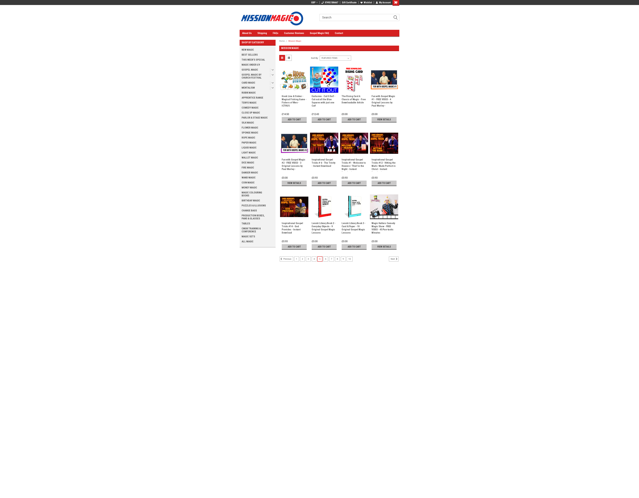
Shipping (262, 33)
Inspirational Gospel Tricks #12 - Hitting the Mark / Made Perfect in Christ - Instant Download (384, 164)
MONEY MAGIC (249, 187)
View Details (384, 119)
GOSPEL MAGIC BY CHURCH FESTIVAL (252, 76)
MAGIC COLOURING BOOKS (252, 194)
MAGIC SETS (248, 236)
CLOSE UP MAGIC (251, 112)
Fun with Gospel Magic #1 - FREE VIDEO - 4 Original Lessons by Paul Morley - (383, 101)
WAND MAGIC (249, 177)
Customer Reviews (294, 33)
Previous (287, 259)
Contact (339, 33)
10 (349, 259)
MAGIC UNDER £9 (251, 64)
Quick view (294, 91)
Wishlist (368, 2)
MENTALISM (248, 87)
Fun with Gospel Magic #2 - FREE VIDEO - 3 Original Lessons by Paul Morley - (293, 164)
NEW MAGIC (248, 49)
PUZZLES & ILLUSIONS (254, 205)
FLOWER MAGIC (250, 127)
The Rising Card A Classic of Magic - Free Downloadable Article (354, 99)
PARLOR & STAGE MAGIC (255, 117)
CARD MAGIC (248, 82)
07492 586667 (331, 2)
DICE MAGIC (248, 162)
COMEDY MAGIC (250, 107)
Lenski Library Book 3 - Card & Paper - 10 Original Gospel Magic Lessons (353, 228)
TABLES (246, 223)
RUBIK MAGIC (249, 92)
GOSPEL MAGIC (250, 69)
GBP (313, 2)
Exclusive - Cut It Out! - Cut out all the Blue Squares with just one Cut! (323, 101)
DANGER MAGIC (250, 172)
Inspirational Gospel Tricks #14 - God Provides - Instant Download (292, 228)
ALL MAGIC (247, 241)
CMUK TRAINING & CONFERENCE (251, 230)
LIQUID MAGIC (249, 147)
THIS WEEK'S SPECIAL (253, 59)
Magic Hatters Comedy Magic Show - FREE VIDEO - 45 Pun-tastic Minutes (383, 228)
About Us (247, 33)
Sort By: (314, 58)
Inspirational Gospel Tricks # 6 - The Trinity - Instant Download (323, 162)
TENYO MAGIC (249, 102)
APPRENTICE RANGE (252, 97)
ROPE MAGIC (248, 137)
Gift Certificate (349, 2)
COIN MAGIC (248, 182)
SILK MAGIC (248, 122)
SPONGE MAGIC (250, 132)
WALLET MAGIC (250, 157)
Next (393, 259)
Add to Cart (294, 119)
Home (282, 41)
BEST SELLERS (250, 54)
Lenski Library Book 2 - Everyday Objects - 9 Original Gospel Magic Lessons (323, 228)
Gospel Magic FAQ (319, 33)
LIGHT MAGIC (249, 152)
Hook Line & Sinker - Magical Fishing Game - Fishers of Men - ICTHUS (294, 101)
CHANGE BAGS (249, 210)
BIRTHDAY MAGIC (251, 200)
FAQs (275, 33)
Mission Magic (294, 41)
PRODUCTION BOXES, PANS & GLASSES (253, 217)
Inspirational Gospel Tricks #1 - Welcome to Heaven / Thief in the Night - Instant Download (354, 164)
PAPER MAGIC (249, 142)
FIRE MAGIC (248, 167)
